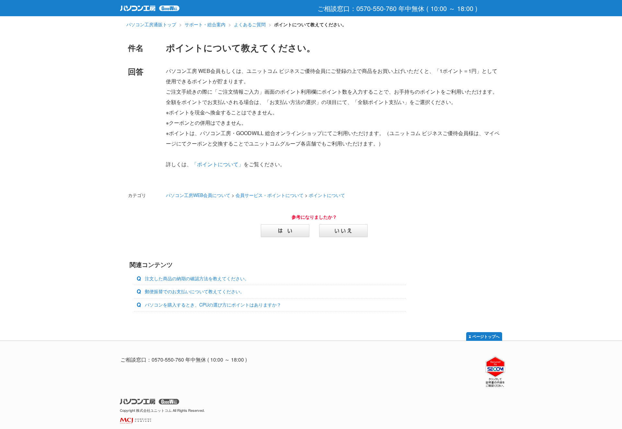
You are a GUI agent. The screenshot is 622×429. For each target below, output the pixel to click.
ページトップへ (486, 336)
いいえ (343, 230)
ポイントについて (327, 195)
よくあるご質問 (250, 24)
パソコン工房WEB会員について (198, 195)
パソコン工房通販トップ (151, 24)
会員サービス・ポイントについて (270, 195)
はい (285, 230)
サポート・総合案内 (205, 24)
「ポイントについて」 (218, 164)
